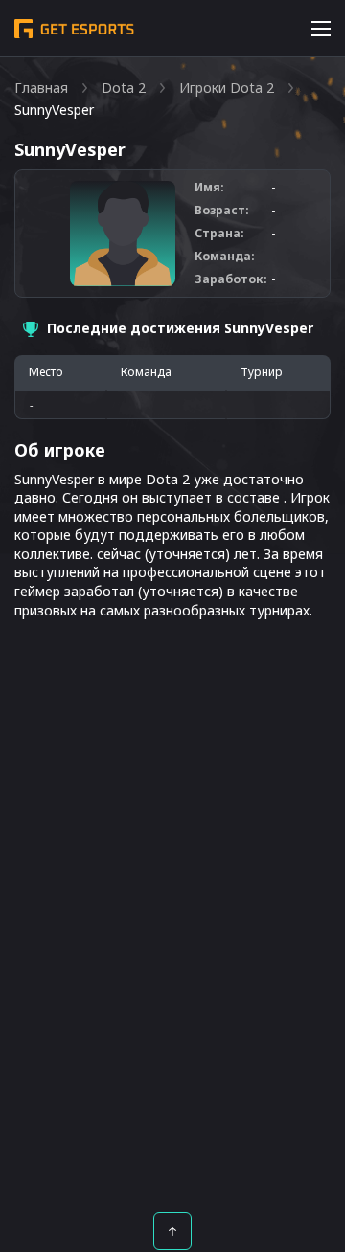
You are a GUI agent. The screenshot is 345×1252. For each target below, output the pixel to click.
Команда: (225, 256)
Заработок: (231, 279)
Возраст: (222, 210)
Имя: (209, 187)
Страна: (219, 233)
